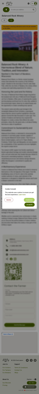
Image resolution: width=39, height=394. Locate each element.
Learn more (22, 194)
